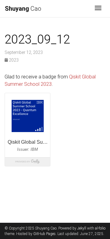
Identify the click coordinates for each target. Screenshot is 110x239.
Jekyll (81, 228)
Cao (23, 8)
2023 (13, 60)
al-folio (100, 228)
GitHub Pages (44, 234)
